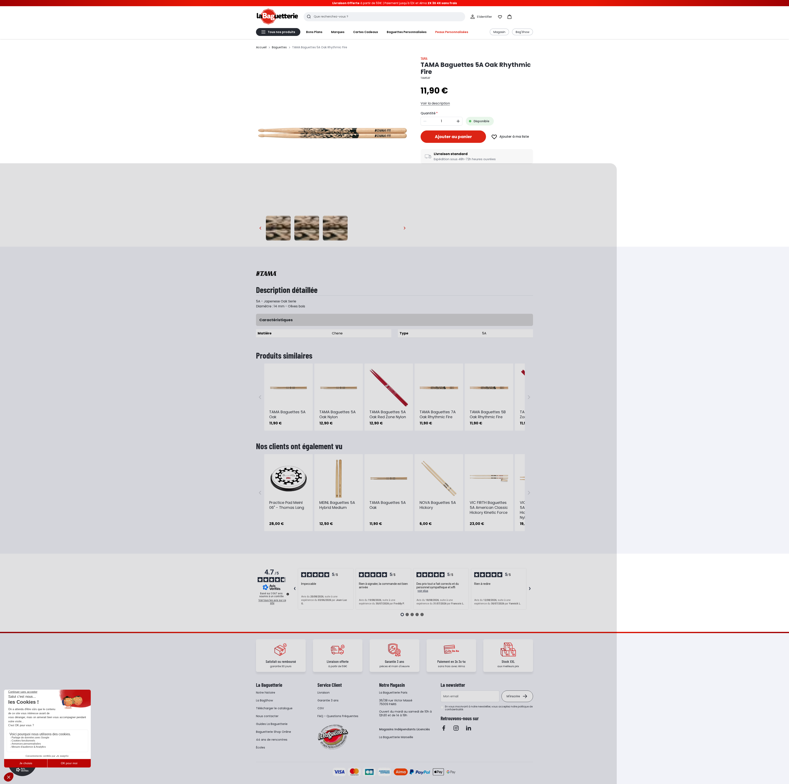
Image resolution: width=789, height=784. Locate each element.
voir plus (422, 590)
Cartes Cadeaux (365, 32)
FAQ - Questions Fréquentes (337, 716)
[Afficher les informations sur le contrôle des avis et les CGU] (287, 594)
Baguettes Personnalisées (407, 32)
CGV (320, 708)
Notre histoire (265, 692)
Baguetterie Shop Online (273, 732)
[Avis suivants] (530, 589)
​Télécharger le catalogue (274, 708)
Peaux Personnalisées (451, 32)
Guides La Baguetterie (272, 724)
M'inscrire (513, 696)
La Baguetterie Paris (393, 692)
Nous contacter (267, 716)
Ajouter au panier (453, 137)
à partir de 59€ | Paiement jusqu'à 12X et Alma (394, 3)
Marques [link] (337, 32)
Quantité (428, 113)
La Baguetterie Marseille (396, 737)
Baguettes (279, 47)
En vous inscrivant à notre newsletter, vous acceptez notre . (489, 708)
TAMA (424, 58)
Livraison (323, 692)
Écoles (260, 747)
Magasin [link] (499, 32)
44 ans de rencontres (271, 740)
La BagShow (264, 700)
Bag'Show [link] (522, 32)
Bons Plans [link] (314, 32)
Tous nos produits (281, 32)
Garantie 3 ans (327, 700)
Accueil (261, 47)
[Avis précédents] (294, 589)
